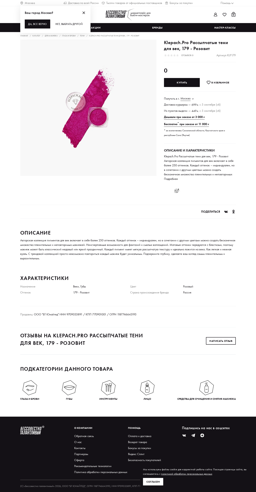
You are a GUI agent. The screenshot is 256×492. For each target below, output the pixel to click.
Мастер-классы (225, 27)
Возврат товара (137, 442)
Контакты (79, 448)
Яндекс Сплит (136, 454)
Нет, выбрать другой (69, 24)
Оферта (79, 460)
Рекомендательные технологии (93, 466)
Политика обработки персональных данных (100, 472)
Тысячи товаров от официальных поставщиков (134, 3)
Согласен (153, 481)
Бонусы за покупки (181, 3)
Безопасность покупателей (144, 460)
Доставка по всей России (83, 3)
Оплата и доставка (139, 436)
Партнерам (81, 454)
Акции (95, 27)
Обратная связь (84, 436)
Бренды (157, 27)
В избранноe (220, 82)
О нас (78, 442)
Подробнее (171, 179)
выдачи (183, 111)
